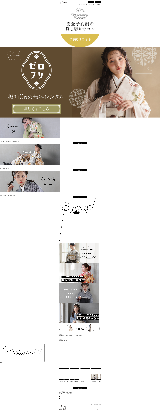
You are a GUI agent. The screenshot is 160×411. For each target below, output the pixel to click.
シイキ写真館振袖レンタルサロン (95, 404)
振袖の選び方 (99, 4)
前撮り (79, 4)
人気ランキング (88, 4)
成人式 (81, 4)
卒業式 (84, 4)
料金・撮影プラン (93, 4)
